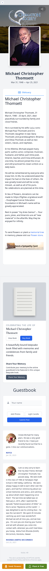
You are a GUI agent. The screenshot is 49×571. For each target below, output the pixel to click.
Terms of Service (31, 560)
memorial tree (37, 232)
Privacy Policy (17, 560)
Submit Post (24, 420)
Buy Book (26, 338)
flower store (37, 235)
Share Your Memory (16, 377)
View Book (12, 338)
